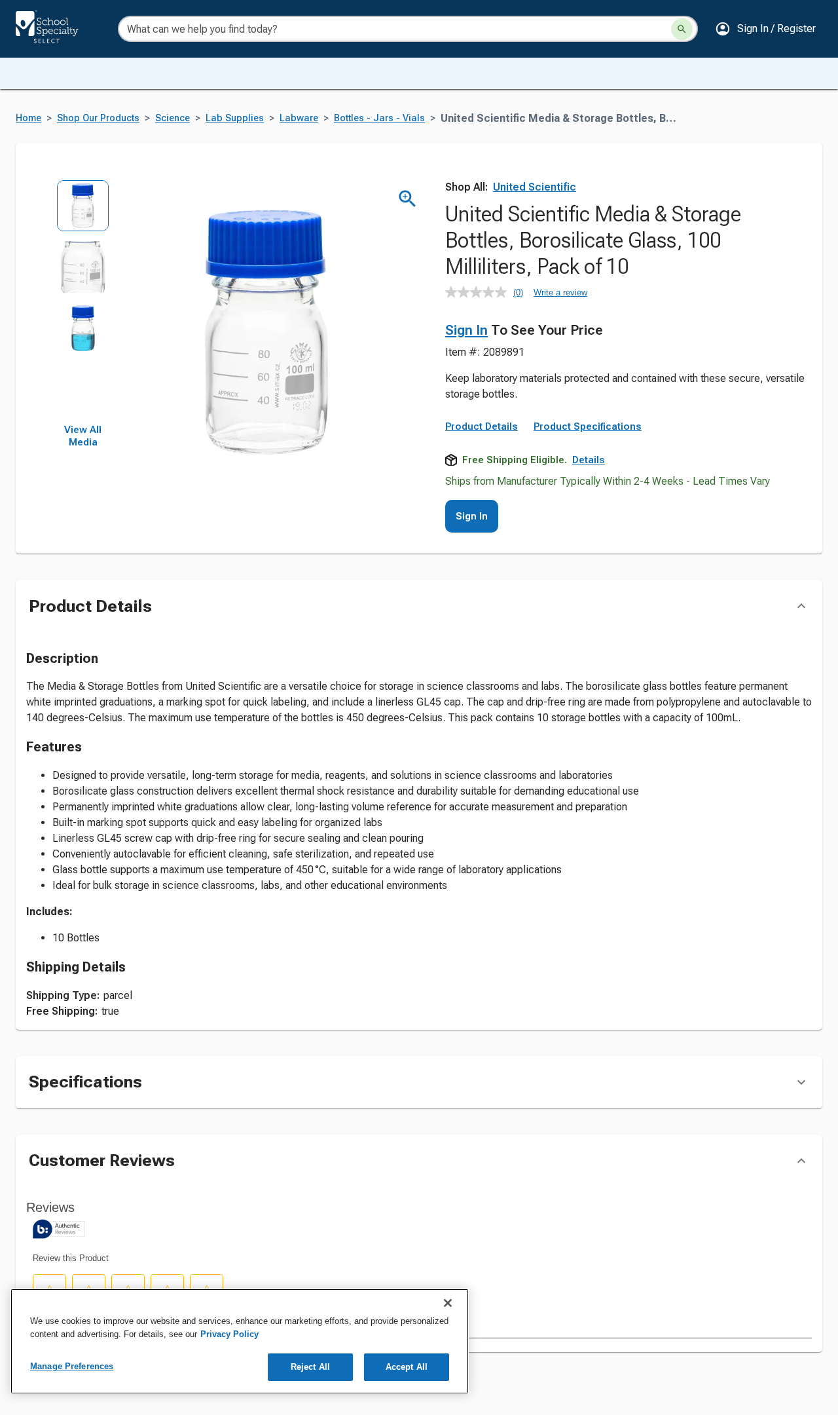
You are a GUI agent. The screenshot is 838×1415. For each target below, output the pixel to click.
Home (28, 118)
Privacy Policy (229, 1334)
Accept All (407, 1367)
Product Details (481, 426)
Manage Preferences (71, 1366)
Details (588, 460)
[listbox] (82, 301)
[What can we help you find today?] (682, 29)
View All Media (82, 436)
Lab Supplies (235, 118)
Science (172, 118)
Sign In (466, 330)
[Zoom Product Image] (407, 198)
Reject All (310, 1367)
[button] (765, 29)
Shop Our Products (98, 118)
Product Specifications (588, 426)
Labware (299, 118)
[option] (82, 209)
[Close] (447, 1303)
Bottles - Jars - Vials (379, 118)
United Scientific (534, 187)
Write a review (560, 292)
